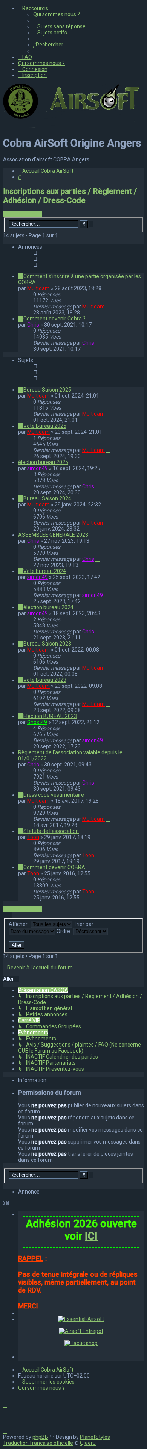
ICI (91, 1236)
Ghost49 (37, 722)
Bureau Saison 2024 (47, 498)
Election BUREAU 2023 (50, 716)
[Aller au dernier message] (108, 306)
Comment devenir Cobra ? (54, 319)
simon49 (37, 468)
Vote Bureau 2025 (44, 426)
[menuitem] (56, 14)
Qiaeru (88, 1443)
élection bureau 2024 (48, 607)
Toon (33, 837)
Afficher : (20, 924)
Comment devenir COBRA (54, 867)
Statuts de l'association (51, 831)
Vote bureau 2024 (44, 571)
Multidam (38, 288)
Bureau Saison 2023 (47, 644)
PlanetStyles (95, 1437)
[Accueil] (72, 127)
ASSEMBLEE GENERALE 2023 (53, 535)
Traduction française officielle (38, 1443)
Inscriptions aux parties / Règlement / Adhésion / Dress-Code (70, 196)
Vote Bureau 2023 (44, 680)
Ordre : (65, 931)
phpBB (40, 1437)
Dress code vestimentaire (53, 795)
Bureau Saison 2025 (47, 390)
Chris (33, 325)
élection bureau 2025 (43, 462)
